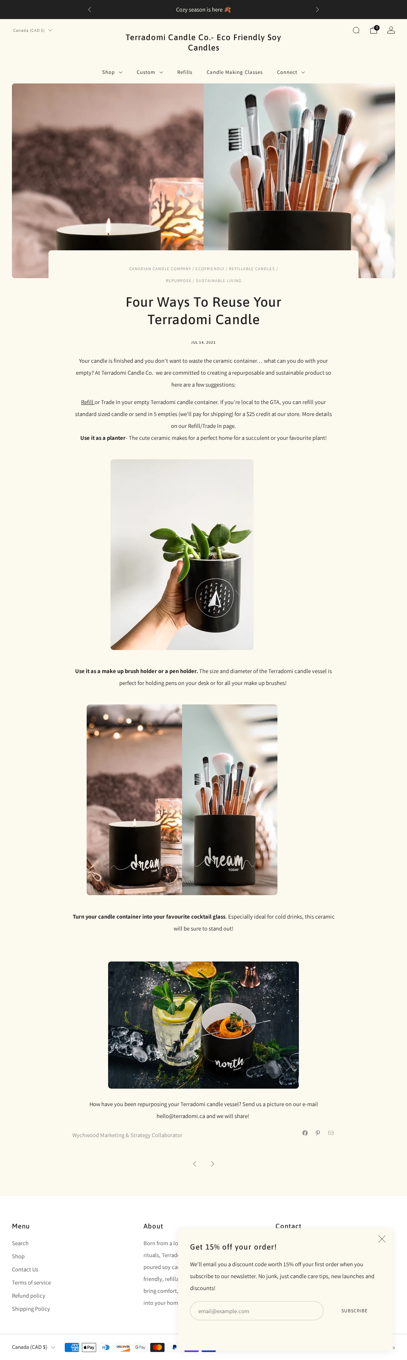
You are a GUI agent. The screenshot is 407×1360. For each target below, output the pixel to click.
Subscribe (354, 1311)
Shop (108, 72)
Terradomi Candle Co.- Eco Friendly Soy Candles (203, 42)
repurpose (179, 280)
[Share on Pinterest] (318, 1132)
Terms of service (31, 1282)
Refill (88, 402)
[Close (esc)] (382, 1239)
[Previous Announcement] (89, 9)
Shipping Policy (31, 1308)
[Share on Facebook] (304, 1132)
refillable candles (252, 268)
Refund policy (28, 1295)
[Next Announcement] (317, 9)
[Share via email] (331, 1132)
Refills (184, 72)
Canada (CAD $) (29, 30)
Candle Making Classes (235, 72)
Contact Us (25, 1269)
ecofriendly (210, 268)
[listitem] (203, 9)
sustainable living (219, 280)
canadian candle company (160, 268)
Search (20, 1243)
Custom (146, 72)
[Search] (356, 30)
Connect (287, 72)
